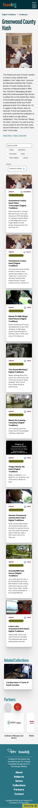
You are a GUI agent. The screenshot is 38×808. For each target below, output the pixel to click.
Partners (19, 8)
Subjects (19, 776)
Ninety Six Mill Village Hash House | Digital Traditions (18, 318)
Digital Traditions (9, 15)
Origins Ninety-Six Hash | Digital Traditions (17, 469)
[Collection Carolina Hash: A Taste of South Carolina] (18, 671)
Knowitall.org (9, 5)
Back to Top (28, 806)
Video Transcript (19, 136)
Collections (19, 785)
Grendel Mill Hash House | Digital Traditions (16, 573)
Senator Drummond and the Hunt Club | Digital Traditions (17, 517)
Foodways (23, 15)
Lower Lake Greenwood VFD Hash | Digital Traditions (19, 628)
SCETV (11, 751)
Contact (19, 793)
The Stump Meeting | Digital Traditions (18, 370)
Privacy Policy (24, 803)
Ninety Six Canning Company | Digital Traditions (17, 422)
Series (19, 780)
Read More (7, 136)
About (19, 772)
